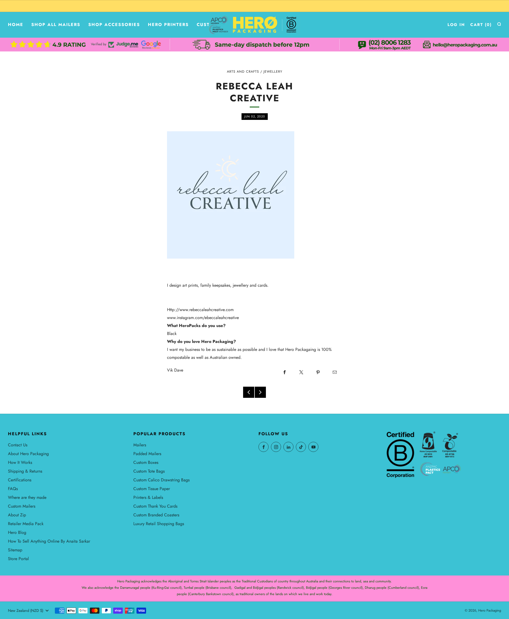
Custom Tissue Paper (151, 489)
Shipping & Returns (25, 471)
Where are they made (27, 497)
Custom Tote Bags (149, 471)
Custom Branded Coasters (156, 515)
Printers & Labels (148, 497)
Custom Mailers (21, 506)
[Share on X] (301, 372)
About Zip (17, 515)
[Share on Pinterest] (318, 372)
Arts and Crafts (243, 71)
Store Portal (18, 559)
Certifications (19, 480)
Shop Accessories (114, 24)
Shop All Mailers (55, 24)
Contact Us (17, 445)
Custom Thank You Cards (155, 506)
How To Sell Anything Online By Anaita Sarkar (49, 541)
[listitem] (254, 6)
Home (15, 24)
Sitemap (15, 550)
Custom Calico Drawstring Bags (161, 480)
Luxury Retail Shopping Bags (158, 524)
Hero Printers (168, 24)
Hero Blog (17, 532)
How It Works (20, 462)
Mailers (139, 445)
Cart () (481, 25)
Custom (207, 24)
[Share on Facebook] (284, 372)
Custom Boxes (145, 462)
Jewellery (273, 71)
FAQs (13, 489)
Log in (456, 25)
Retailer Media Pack (25, 524)
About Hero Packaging (28, 454)
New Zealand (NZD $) (25, 610)
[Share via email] (335, 372)
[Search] (499, 24)
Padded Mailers (147, 454)
